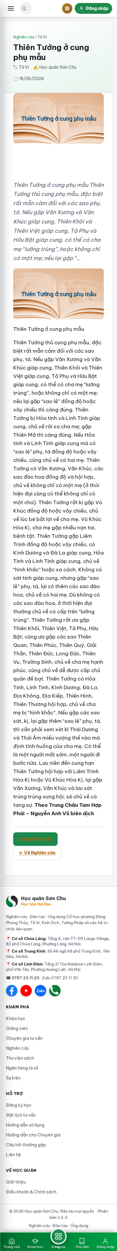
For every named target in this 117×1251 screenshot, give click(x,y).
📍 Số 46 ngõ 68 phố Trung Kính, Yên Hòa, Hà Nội (58, 954)
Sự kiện (13, 1078)
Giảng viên (17, 1028)
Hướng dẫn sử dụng (25, 1125)
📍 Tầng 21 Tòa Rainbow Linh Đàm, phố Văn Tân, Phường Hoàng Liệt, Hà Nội (54, 967)
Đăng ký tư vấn (35, 839)
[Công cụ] (67, 8)
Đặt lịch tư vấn (21, 1115)
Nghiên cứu (23, 36)
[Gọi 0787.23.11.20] (55, 990)
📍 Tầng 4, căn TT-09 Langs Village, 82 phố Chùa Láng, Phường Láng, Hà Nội (58, 941)
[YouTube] (26, 990)
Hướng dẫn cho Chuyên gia (33, 1135)
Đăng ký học (19, 1105)
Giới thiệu (16, 1182)
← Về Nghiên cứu (37, 852)
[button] (24, 8)
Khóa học (16, 1018)
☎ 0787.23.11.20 (22, 977)
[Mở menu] (11, 8)
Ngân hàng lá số (22, 1068)
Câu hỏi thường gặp (26, 1145)
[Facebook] (11, 990)
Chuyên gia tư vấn (24, 1038)
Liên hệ (13, 1154)
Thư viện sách (20, 1058)
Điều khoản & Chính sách (31, 1192)
